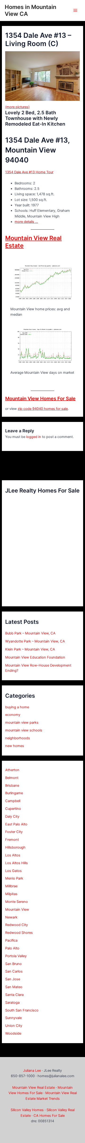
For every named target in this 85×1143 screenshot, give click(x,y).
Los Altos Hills (16, 863)
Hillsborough (15, 847)
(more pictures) (17, 107)
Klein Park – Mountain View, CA (30, 649)
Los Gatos (13, 871)
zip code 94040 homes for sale (43, 409)
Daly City (12, 816)
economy (12, 715)
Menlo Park (14, 878)
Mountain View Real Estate (33, 1087)
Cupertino (13, 809)
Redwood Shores (19, 933)
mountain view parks (21, 722)
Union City (13, 1026)
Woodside (13, 1033)
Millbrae (11, 886)
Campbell (12, 801)
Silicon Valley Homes (27, 1110)
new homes (14, 746)
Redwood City (16, 925)
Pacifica (11, 940)
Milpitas (11, 894)
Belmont (11, 778)
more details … (26, 222)
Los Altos (12, 855)
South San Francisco (21, 1010)
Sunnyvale (13, 1018)
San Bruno (13, 964)
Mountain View (17, 909)
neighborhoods (17, 738)
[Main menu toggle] (75, 10)
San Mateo (13, 987)
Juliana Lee (32, 1070)
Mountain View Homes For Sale (40, 398)
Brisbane (12, 785)
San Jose (12, 979)
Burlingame (14, 793)
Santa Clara (14, 995)
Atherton (12, 770)
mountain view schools (23, 730)
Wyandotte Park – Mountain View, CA (35, 641)
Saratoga (12, 1002)
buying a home (17, 707)
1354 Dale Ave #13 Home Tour (29, 172)
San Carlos (14, 971)
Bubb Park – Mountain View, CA (30, 633)
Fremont (12, 839)
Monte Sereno (16, 902)
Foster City (14, 832)
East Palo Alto (16, 824)
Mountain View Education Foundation (35, 657)
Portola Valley (16, 956)
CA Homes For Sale (49, 1115)
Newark (11, 917)
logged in (33, 437)
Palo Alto (12, 948)
